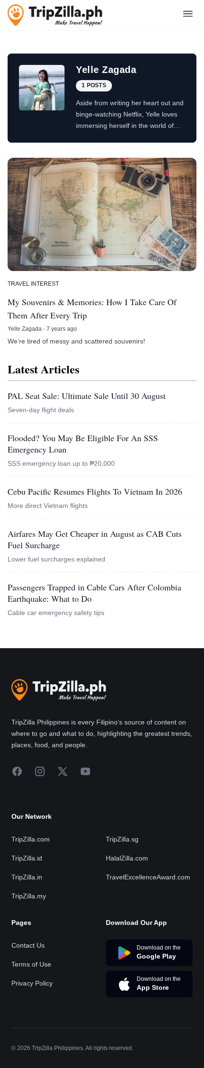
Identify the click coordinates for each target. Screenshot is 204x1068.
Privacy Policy (32, 983)
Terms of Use (31, 964)
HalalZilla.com (127, 858)
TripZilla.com (30, 839)
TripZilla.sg (122, 839)
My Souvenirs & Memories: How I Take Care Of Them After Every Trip (92, 308)
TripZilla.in (26, 877)
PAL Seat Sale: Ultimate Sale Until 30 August (87, 395)
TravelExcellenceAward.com (148, 877)
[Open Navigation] (187, 15)
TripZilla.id (26, 858)
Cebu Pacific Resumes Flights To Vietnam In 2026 (95, 491)
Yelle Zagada (25, 329)
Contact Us (28, 945)
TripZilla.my (28, 896)
